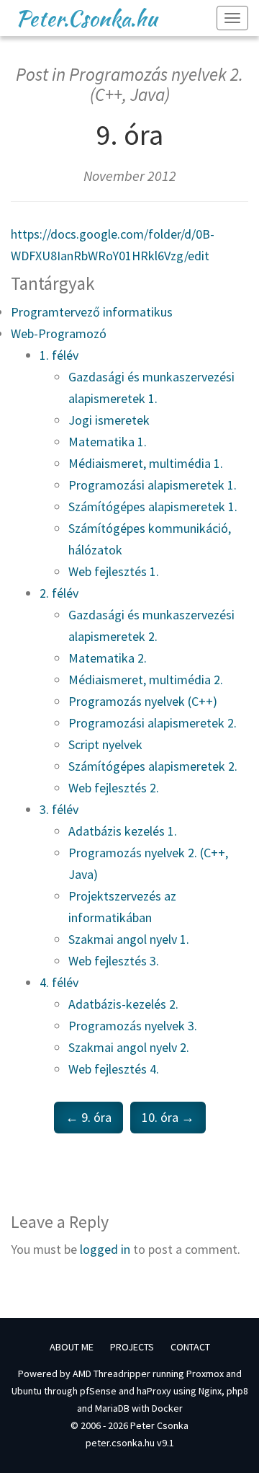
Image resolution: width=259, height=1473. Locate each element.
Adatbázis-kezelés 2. (123, 1004)
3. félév (59, 809)
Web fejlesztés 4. (113, 1069)
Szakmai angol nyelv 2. (128, 1047)
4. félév (59, 982)
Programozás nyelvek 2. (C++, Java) (156, 84)
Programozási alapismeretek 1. (152, 485)
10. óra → (168, 1117)
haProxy (154, 1390)
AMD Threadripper (111, 1373)
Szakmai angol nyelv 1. (128, 939)
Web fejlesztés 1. (113, 571)
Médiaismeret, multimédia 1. (145, 463)
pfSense (98, 1390)
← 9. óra (88, 1117)
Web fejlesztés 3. (113, 960)
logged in (105, 1249)
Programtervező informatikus (92, 312)
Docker (167, 1408)
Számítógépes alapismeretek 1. (152, 506)
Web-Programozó (58, 333)
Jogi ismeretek (109, 420)
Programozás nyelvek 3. (132, 1025)
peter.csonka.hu (120, 1442)
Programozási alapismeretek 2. (152, 723)
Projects (132, 1346)
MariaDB (112, 1408)
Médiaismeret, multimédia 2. (145, 679)
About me (72, 1346)
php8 (237, 1390)
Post (32, 74)
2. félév (59, 593)
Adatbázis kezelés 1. (122, 831)
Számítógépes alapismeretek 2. (152, 766)
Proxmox (205, 1373)
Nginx (210, 1390)
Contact (190, 1346)
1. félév (59, 355)
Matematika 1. (107, 441)
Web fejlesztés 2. (113, 787)
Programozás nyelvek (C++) (142, 701)
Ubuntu (27, 1390)
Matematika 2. (107, 658)
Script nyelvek (105, 744)
